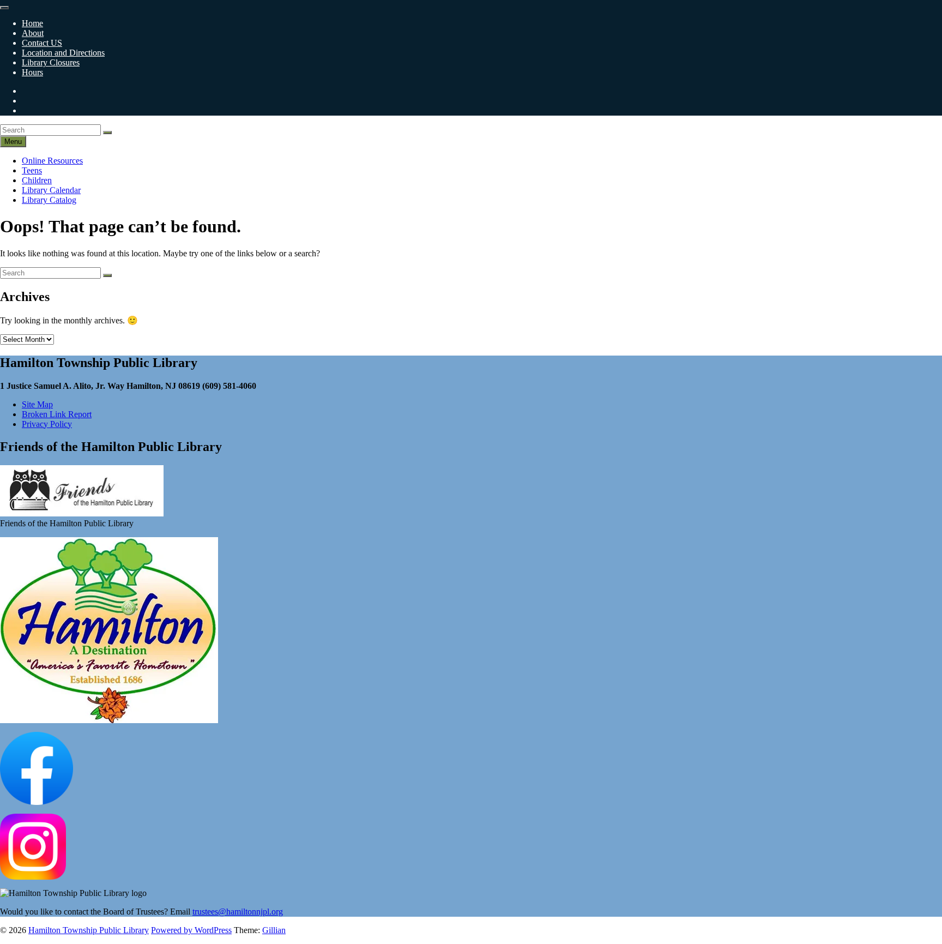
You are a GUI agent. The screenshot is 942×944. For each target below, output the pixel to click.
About (33, 33)
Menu (13, 141)
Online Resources (52, 160)
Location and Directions (63, 52)
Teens (32, 170)
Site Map (37, 404)
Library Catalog (49, 200)
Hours (32, 72)
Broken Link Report (57, 414)
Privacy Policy (47, 424)
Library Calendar (51, 190)
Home (32, 23)
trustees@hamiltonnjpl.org (237, 911)
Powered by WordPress (191, 930)
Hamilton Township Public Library (88, 930)
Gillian (274, 930)
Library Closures (51, 62)
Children (37, 180)
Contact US (42, 42)
